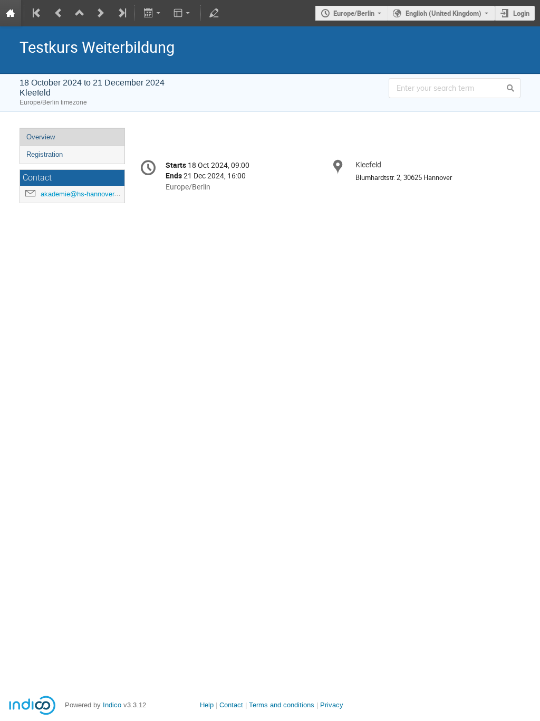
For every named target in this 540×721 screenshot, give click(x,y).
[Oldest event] (37, 13)
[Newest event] (121, 13)
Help (207, 704)
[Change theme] (183, 13)
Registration (44, 154)
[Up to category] (79, 13)
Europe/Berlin (353, 13)
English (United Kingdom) (443, 13)
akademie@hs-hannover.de (82, 193)
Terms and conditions (281, 704)
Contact (231, 704)
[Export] (153, 13)
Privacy (331, 704)
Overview (40, 137)
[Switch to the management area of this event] (214, 13)
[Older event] (58, 13)
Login (521, 13)
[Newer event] (100, 13)
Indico (112, 704)
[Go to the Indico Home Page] (10, 13)
